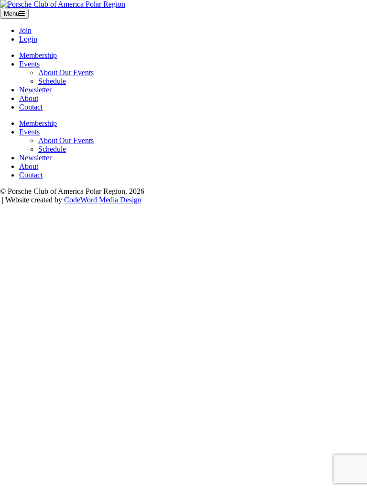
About (28, 98)
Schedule (52, 81)
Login (28, 39)
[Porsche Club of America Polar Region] (62, 4)
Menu (11, 13)
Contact (31, 107)
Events (29, 64)
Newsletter (35, 90)
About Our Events (66, 72)
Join (25, 30)
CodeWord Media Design (102, 200)
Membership (38, 55)
